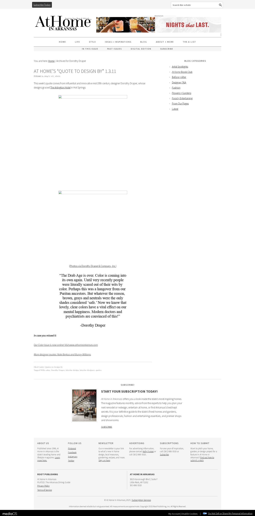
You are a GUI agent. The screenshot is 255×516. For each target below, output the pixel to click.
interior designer (87, 370)
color (48, 370)
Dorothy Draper (58, 370)
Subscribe (106, 426)
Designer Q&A (179, 82)
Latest (175, 109)
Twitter (71, 460)
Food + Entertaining (182, 98)
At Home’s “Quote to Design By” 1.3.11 (75, 71)
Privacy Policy (43, 485)
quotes (98, 370)
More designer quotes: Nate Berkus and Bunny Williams (62, 354)
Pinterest (72, 448)
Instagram (72, 456)
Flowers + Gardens (181, 93)
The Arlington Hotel (60, 87)
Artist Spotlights (180, 66)
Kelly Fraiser (148, 451)
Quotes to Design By (54, 367)
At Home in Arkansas (63, 21)
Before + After (179, 77)
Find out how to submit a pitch (202, 459)
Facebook (72, 452)
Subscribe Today (42, 4)
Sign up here (104, 460)
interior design (72, 370)
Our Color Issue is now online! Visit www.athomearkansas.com (66, 345)
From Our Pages (180, 103)
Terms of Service (44, 490)
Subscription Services (141, 500)
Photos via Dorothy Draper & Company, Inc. (93, 266)
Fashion (176, 87)
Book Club (182, 72)
